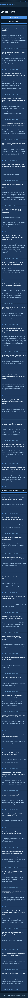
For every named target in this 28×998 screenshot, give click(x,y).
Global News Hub (8, 4)
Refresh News (15, 17)
